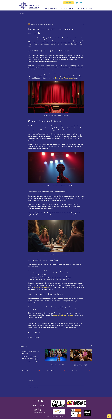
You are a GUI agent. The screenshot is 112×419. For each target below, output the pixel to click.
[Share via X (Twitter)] (32, 332)
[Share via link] (39, 332)
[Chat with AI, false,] (109, 416)
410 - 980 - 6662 (41, 405)
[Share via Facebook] (28, 332)
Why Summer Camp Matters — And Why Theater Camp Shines (80, 365)
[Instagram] (38, 400)
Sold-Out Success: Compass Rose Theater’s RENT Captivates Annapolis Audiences (55, 365)
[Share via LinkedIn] (36, 332)
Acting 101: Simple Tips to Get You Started (30, 352)
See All (90, 346)
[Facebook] (42, 400)
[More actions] (83, 24)
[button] (81, 8)
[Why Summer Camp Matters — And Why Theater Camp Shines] (81, 355)
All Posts (22, 13)
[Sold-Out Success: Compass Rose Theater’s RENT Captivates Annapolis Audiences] (56, 355)
